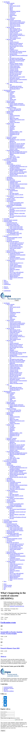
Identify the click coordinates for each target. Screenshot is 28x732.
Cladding (12, 92)
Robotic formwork (14, 75)
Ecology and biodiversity (15, 204)
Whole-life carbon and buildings (17, 188)
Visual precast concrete (15, 26)
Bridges (11, 114)
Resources (6, 236)
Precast (11, 7)
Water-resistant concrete (15, 38)
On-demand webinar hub (12, 224)
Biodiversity (12, 261)
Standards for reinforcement (16, 146)
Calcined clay (13, 12)
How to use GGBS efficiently (17, 272)
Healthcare (12, 129)
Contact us (6, 283)
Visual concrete (10, 19)
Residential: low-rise (14, 134)
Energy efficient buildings (16, 266)
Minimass (12, 48)
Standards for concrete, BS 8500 (17, 143)
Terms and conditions (9, 691)
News (5, 280)
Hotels (11, 130)
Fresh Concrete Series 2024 (13, 225)
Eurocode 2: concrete (12, 137)
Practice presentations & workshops (15, 229)
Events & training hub (12, 222)
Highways (12, 117)
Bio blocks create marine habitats (17, 59)
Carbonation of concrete (15, 181)
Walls (11, 98)
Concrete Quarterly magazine (10, 220)
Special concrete (10, 27)
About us (6, 281)
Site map (6, 689)
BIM (11, 84)
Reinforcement (13, 15)
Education (12, 127)
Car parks (12, 125)
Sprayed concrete (14, 36)
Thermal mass (10, 163)
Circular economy (11, 189)
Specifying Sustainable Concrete (14, 237)
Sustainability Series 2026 (13, 232)
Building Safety (10, 111)
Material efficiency (14, 276)
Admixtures (12, 18)
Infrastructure (10, 113)
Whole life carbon (11, 179)
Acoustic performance (12, 161)
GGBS (11, 4)
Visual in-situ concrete (15, 24)
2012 (5, 588)
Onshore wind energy (15, 122)
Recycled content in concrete (16, 194)
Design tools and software (13, 241)
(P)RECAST (13, 47)
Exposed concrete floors (15, 20)
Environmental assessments (13, 150)
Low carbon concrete (15, 185)
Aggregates (12, 14)
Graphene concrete (14, 70)
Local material (10, 201)
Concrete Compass (11, 260)
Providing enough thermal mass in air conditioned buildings (18, 167)
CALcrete (12, 249)
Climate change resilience (16, 265)
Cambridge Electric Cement (16, 64)
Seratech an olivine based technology (18, 79)
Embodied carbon (14, 182)
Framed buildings (11, 102)
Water (11, 16)
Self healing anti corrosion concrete (18, 51)
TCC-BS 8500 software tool (16, 244)
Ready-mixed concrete (15, 5)
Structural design (7, 90)
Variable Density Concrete (16, 44)
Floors (11, 94)
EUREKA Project (14, 50)
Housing (12, 270)
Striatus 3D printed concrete (16, 82)
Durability (9, 162)
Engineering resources (15, 257)
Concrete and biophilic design (17, 202)
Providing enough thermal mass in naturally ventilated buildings (18, 169)
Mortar (11, 9)
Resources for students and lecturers (15, 252)
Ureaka (11, 40)
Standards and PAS (11, 138)
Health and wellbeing (15, 269)
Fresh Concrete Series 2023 (16, 226)
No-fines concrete (14, 32)
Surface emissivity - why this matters (18, 171)
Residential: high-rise (14, 133)
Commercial (12, 126)
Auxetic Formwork (14, 42)
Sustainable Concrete (9, 688)
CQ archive (9, 240)
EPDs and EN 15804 (15, 157)
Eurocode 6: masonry (12, 158)
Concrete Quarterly (8, 687)
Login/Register (7, 284)
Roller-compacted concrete (16, 34)
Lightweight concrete (15, 31)
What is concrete (10, 3)
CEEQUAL (12, 155)
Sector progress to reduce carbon (17, 76)
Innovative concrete (11, 39)
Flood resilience (10, 196)
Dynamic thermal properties (16, 246)
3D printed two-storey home (16, 58)
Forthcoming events (8, 622)
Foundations (12, 96)
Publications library (11, 250)
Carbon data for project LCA (16, 262)
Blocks (11, 8)
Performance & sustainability (10, 159)
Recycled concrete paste (15, 74)
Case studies (6, 218)
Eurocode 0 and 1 (11, 101)
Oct (4, 589)
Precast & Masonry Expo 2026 (10, 648)
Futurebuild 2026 (11, 230)
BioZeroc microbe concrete (16, 63)
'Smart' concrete (13, 80)
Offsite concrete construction (16, 277)
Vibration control (11, 198)
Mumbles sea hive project (16, 72)
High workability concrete (16, 30)
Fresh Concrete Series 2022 (16, 228)
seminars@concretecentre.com (17, 606)
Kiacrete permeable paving (16, 71)
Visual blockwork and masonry (17, 23)
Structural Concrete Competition (17, 258)
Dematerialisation (14, 190)
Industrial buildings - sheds (16, 131)
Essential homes (13, 54)
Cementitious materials (15, 11)
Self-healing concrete (14, 78)
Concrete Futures (11, 238)
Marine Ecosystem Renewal (16, 43)
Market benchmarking (15, 275)
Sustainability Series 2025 (16, 233)
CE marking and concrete (16, 86)
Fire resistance (10, 178)
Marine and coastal (14, 118)
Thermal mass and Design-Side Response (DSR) (17, 174)
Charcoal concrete (14, 68)
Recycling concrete (14, 193)
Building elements (11, 91)
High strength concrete (15, 28)
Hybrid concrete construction (16, 103)
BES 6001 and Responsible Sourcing (18, 151)
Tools (8, 83)
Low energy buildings (15, 186)
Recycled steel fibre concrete (16, 46)
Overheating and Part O (15, 110)
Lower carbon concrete (15, 273)
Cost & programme (11, 200)
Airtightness (9, 177)
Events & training (8, 221)
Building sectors (10, 123)
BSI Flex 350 (13, 142)
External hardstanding (15, 115)
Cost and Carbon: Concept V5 (17, 242)
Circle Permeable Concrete (16, 52)
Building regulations (11, 107)
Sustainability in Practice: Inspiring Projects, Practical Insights (11, 632)
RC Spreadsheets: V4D (15, 245)
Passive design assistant (15, 248)
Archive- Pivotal (7, 586)
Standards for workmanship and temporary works (17, 148)
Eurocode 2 (12, 268)
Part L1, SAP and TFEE (15, 109)
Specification (7, 1)
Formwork (12, 95)
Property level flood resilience (17, 197)
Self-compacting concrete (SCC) (17, 35)
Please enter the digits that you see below (10, 718)
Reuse (11, 192)
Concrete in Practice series (13, 234)
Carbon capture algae (15, 66)
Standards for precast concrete (17, 145)
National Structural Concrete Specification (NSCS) (16, 88)
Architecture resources (15, 253)
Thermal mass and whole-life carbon (18, 175)
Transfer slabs (13, 99)
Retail (11, 135)
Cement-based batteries (15, 67)
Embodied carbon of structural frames (18, 183)
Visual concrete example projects (17, 22)
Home (5, 584)
